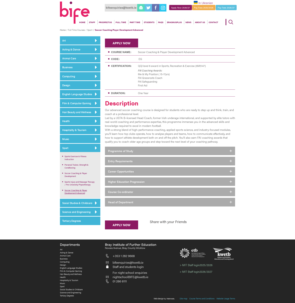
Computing (68, 76)
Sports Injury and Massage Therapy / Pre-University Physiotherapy (79, 183)
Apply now (121, 43)
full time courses (76, 29)
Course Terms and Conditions (201, 298)
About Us (200, 22)
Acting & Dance (71, 49)
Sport (65, 148)
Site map (183, 298)
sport (89, 29)
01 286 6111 (120, 281)
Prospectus (105, 22)
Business (67, 67)
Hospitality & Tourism (74, 130)
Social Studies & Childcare (77, 203)
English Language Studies (77, 94)
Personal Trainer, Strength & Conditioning (76, 166)
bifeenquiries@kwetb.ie (128, 262)
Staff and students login (128, 267)
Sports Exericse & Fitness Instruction (75, 158)
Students (149, 22)
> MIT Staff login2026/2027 (196, 271)
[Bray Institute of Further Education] (75, 13)
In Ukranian (205, 3)
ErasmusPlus (174, 22)
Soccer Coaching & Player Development (76, 175)
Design (66, 85)
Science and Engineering (76, 212)
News (188, 22)
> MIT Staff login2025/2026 (196, 265)
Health (66, 121)
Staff (92, 22)
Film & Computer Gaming (76, 103)
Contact (213, 22)
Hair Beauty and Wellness (76, 112)
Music (65, 139)
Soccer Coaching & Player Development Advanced (76, 192)
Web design (159, 298)
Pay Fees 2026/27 (226, 7)
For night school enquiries (130, 272)
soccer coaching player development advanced (119, 29)
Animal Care (69, 58)
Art (64, 40)
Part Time (135, 22)
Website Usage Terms (225, 298)
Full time (121, 22)
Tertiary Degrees (71, 221)
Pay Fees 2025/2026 (203, 7)
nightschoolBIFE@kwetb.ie (130, 277)
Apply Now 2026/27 (180, 7)
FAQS (160, 22)
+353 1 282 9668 (124, 256)
